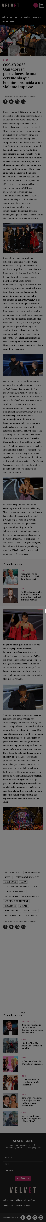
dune (35, 886)
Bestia (7, 877)
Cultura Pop (7, 17)
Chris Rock (10, 882)
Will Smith (31, 915)
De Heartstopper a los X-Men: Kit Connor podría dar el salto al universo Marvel (31, 596)
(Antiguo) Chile (12, 872)
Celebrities (28, 1021)
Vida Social (18, 17)
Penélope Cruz (12, 911)
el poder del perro (14, 891)
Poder (12, 21)
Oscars (23, 906)
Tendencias (36, 17)
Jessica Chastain (30, 896)
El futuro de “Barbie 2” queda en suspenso (32, 1062)
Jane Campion (11, 896)
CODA (23, 882)
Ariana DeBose (32, 872)
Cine (5, 60)
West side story (12, 915)
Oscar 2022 (10, 906)
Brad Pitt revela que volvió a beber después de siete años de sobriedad (32, 1029)
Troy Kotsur (30, 911)
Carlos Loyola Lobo (14, 96)
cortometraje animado (16, 886)
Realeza (27, 17)
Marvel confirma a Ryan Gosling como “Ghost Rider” (31, 1118)
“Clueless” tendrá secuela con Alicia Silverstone (30, 1082)
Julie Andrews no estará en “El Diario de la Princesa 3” (30, 576)
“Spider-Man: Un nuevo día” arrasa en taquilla (31, 1045)
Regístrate (23, 1178)
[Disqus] (23, 973)
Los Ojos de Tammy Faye (16, 901)
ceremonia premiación (27, 877)
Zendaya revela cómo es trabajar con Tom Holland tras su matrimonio (32, 1102)
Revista (5, 21)
